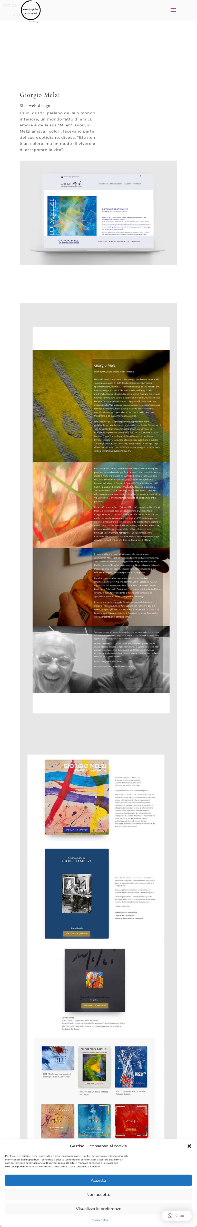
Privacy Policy (100, 1220)
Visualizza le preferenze (98, 1208)
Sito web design (33, 22)
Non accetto (98, 1194)
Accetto (98, 1180)
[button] (189, 1146)
